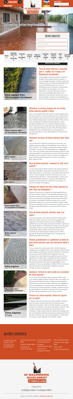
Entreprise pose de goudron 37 (53, 56)
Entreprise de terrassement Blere (43, 350)
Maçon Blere (58, 347)
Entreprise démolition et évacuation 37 (13, 56)
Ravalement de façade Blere (61, 343)
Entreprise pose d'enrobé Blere (9, 346)
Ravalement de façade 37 (67, 56)
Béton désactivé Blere (61, 340)
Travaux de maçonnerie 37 (37, 56)
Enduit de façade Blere (61, 349)
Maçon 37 (6, 56)
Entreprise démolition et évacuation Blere (44, 341)
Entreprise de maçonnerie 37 (22, 56)
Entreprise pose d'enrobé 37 (45, 56)
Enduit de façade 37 (60, 56)
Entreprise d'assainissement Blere (44, 345)
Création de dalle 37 (29, 56)
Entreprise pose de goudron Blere (10, 341)
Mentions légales (46, 396)
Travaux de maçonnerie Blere (28, 341)
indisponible (12, 1)
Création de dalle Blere (27, 344)
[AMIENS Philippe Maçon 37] (36, 372)
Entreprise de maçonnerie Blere (26, 348)
